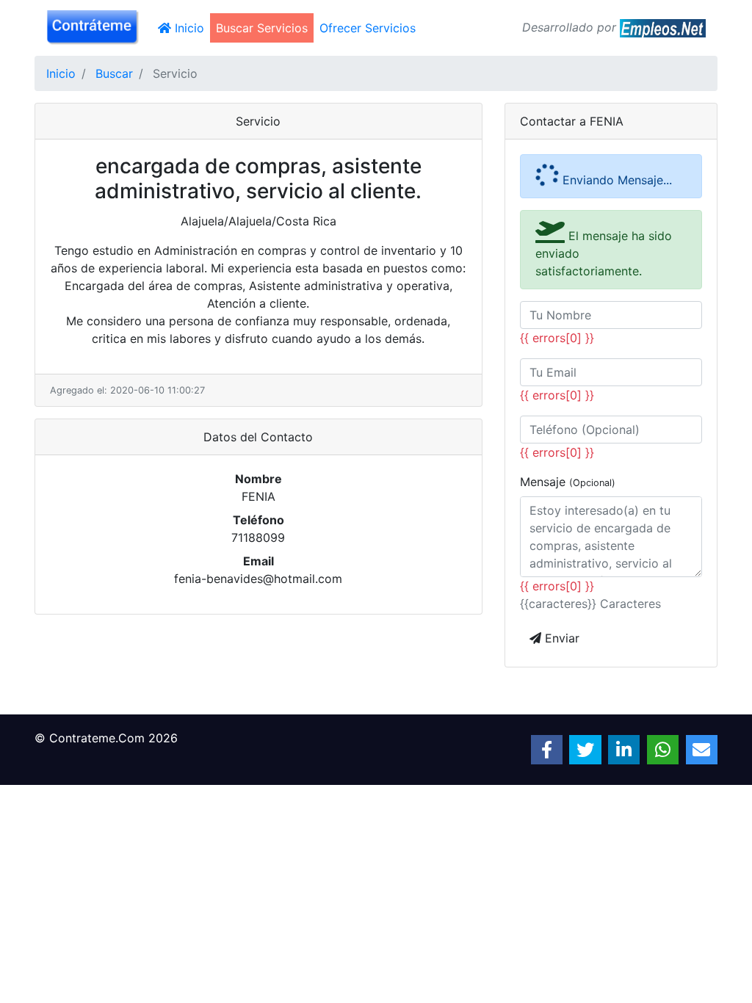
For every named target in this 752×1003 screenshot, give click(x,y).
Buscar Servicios (262, 28)
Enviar (560, 638)
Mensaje (567, 481)
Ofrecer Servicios (367, 28)
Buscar (114, 73)
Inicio (190, 27)
